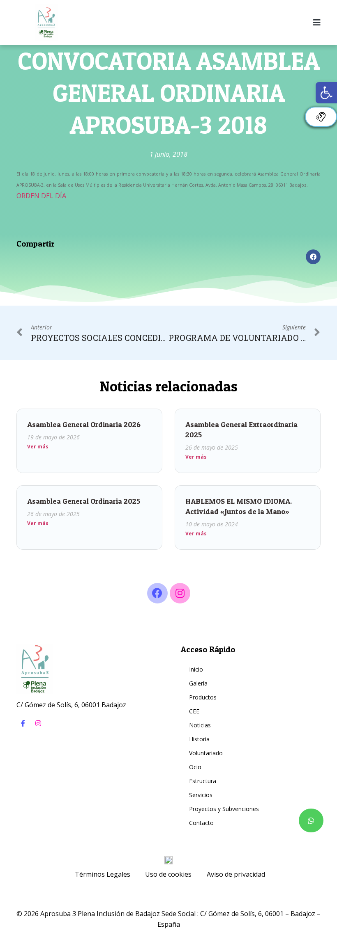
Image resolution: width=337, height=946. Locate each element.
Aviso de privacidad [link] (236, 874)
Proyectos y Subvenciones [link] (224, 809)
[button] (313, 256)
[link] (326, 92)
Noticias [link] (200, 725)
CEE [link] (194, 711)
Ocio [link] (195, 767)
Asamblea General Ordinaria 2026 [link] (84, 424)
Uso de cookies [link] (168, 874)
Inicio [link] (196, 669)
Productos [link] (203, 697)
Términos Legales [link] (102, 874)
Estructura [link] (202, 781)
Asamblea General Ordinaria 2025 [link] (83, 501)
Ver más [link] (37, 446)
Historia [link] (199, 739)
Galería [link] (198, 683)
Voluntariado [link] (206, 753)
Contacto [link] (201, 823)
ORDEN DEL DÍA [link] (41, 195)
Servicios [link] (200, 795)
